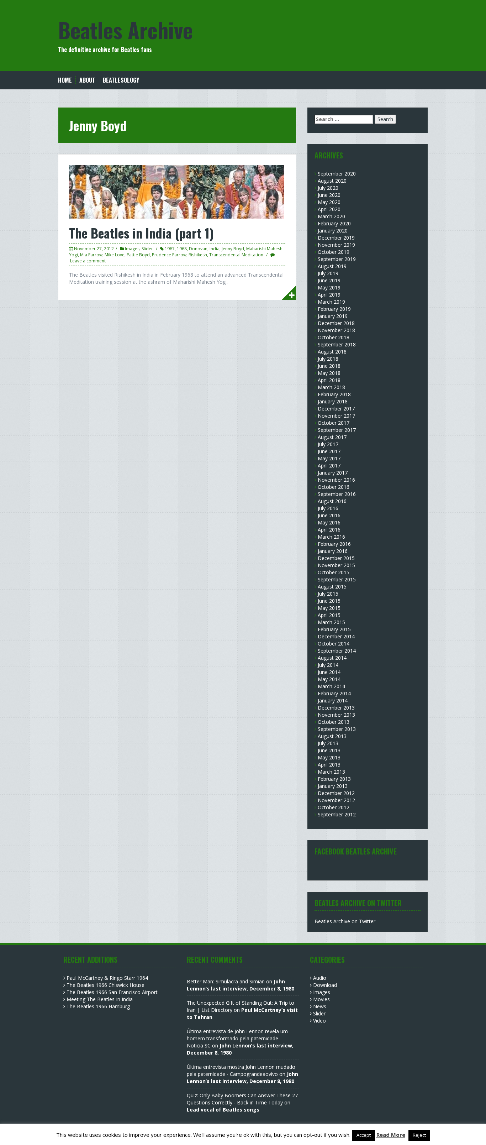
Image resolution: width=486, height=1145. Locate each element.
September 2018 (337, 344)
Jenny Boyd (233, 249)
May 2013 (329, 757)
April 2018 (329, 380)
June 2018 (329, 365)
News (319, 1006)
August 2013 (332, 736)
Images (132, 249)
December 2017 (336, 408)
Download (325, 985)
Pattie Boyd (138, 255)
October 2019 (333, 252)
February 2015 (334, 629)
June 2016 (329, 515)
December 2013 (336, 707)
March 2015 (331, 622)
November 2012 (336, 800)
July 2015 (328, 593)
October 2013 (333, 721)
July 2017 (328, 444)
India (215, 249)
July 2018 (328, 358)
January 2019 (333, 316)
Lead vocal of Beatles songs (223, 1109)
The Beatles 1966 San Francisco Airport (112, 992)
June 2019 (329, 280)
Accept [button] (363, 1135)
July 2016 (328, 508)
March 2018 (331, 387)
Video (319, 1020)
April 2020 (329, 209)
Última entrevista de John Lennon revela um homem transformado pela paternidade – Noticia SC (237, 1038)
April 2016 (329, 529)
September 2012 (337, 814)
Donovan (198, 249)
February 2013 (334, 778)
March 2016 (331, 536)
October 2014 (333, 643)
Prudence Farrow (169, 255)
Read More (390, 1134)
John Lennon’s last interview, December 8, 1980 (240, 985)
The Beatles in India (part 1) (141, 232)
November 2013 (336, 714)
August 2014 (332, 657)
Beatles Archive (125, 29)
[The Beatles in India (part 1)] (176, 191)
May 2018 (329, 373)
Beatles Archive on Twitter (345, 921)
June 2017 (329, 451)
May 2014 (329, 679)
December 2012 (336, 793)
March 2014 (331, 686)
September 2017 (337, 430)
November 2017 (336, 415)
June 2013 (329, 750)
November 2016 (336, 479)
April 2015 (329, 615)
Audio (319, 977)
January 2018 (333, 401)
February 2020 (334, 223)
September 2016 (337, 494)
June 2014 (329, 672)
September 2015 (337, 579)
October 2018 (333, 337)
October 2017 (333, 422)
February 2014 (334, 693)
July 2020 (328, 187)
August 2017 (332, 437)
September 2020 (337, 173)
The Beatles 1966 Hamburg (98, 1006)
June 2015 (329, 600)
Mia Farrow (91, 255)
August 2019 (332, 266)
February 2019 (334, 308)
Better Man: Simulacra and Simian (226, 981)
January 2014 (333, 700)
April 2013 (329, 764)
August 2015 (332, 586)
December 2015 (336, 558)
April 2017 (329, 465)
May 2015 (329, 608)
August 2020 (332, 180)
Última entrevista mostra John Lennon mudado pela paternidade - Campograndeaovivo (241, 1070)
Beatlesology (121, 80)
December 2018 (336, 323)
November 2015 (336, 565)
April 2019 (329, 294)
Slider (147, 249)
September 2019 (337, 259)
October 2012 (333, 807)
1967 (170, 249)
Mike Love (115, 255)
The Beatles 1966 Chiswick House (105, 985)
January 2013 (333, 786)
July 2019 (328, 273)
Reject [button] (419, 1135)
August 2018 (332, 351)
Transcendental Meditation (236, 255)
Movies (321, 999)
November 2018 (336, 330)
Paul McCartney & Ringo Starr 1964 (107, 977)
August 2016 (332, 501)
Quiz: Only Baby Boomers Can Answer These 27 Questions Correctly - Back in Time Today (242, 1099)
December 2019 (336, 237)
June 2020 (329, 195)
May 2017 (329, 458)
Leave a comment (88, 261)
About (87, 80)
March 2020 (331, 216)
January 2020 (333, 230)
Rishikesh (198, 255)
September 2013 (337, 729)
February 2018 (334, 394)
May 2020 (329, 202)
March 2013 (331, 771)
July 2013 (328, 743)
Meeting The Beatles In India (100, 999)
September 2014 (337, 650)
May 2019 (329, 287)
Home (65, 80)
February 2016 (334, 543)
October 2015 (333, 572)
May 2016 (329, 522)
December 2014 (336, 636)
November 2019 (336, 244)
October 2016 (333, 486)
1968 (182, 249)
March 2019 (331, 301)
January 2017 (333, 472)
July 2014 (328, 665)
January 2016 (333, 551)
